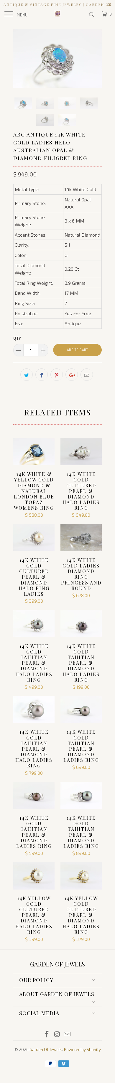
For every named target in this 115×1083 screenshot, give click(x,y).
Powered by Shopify (82, 1049)
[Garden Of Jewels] (57, 15)
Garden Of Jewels (45, 1049)
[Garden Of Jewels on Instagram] (57, 1034)
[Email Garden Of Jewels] (67, 1034)
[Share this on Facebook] (41, 374)
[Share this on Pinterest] (56, 374)
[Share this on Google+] (71, 374)
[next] (96, 58)
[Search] (91, 14)
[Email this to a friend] (86, 374)
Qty (17, 338)
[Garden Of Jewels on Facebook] (46, 1034)
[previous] (19, 58)
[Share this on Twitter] (26, 374)
